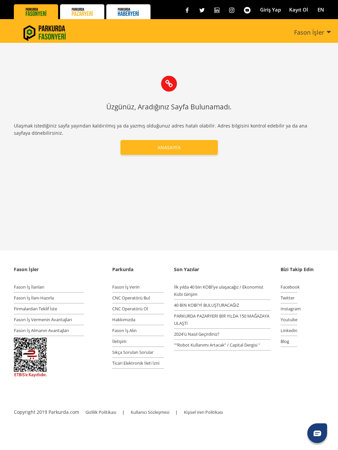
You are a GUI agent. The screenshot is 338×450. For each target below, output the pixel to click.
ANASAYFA (169, 147)
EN (321, 9)
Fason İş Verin (126, 287)
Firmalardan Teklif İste (35, 309)
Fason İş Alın (124, 330)
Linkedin (289, 330)
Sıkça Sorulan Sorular (132, 352)
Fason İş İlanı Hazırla (34, 298)
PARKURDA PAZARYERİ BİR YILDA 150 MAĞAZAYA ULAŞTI (221, 319)
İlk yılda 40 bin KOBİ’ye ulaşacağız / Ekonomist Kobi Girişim (218, 290)
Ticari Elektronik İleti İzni (135, 363)
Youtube (289, 320)
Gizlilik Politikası (101, 412)
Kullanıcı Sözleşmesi (150, 412)
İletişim (119, 341)
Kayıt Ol (298, 9)
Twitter (287, 298)
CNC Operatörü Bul (131, 298)
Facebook (289, 287)
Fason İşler (309, 32)
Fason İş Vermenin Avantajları (43, 320)
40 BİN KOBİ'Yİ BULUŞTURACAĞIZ (206, 305)
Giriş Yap (270, 9)
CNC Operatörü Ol (130, 309)
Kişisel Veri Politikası (203, 412)
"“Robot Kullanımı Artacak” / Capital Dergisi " (217, 345)
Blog (285, 341)
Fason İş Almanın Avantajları (41, 330)
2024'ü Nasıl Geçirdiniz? (197, 334)
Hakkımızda (123, 320)
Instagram (289, 309)
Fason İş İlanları (29, 287)
